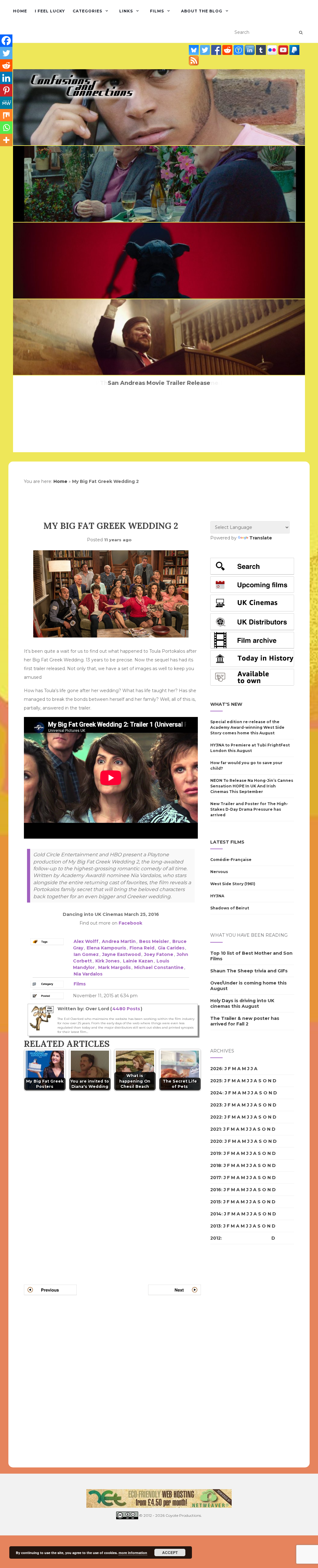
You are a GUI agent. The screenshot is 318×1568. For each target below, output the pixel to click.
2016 (215, 1189)
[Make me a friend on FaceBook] (216, 50)
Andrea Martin (119, 941)
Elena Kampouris (106, 948)
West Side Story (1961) (232, 883)
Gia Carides (171, 948)
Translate (260, 538)
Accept (170, 1552)
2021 (215, 1129)
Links (126, 11)
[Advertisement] (235, 1356)
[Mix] (6, 115)
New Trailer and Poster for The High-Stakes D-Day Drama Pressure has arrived (249, 809)
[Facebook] (6, 40)
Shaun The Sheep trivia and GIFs (249, 971)
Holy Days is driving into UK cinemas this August (242, 1003)
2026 (216, 1068)
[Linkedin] (6, 78)
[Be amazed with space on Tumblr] (261, 50)
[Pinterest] (6, 90)
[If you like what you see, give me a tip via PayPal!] (294, 50)
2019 (215, 1153)
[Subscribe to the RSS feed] (194, 60)
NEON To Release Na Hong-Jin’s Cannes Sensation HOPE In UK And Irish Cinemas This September (251, 786)
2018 (215, 1165)
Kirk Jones (107, 961)
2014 (215, 1214)
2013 (215, 1226)
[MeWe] (6, 103)
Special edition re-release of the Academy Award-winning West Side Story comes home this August (247, 727)
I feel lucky (50, 11)
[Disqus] (112, 1180)
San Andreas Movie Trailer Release (159, 383)
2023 (216, 1105)
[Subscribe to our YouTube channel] (283, 50)
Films (157, 11)
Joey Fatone (158, 954)
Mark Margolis (114, 967)
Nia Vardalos (88, 974)
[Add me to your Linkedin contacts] (250, 50)
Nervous (219, 871)
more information (133, 1552)
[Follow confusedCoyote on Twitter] (205, 50)
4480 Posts (126, 1009)
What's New (226, 704)
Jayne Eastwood (121, 954)
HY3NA (217, 896)
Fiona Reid (141, 948)
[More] (6, 140)
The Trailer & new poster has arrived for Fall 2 (244, 1021)
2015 (215, 1202)
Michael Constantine (159, 967)
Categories (87, 11)
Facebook (130, 923)
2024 (216, 1093)
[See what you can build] (239, 50)
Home (20, 11)
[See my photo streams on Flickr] (272, 50)
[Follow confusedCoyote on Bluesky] (194, 50)
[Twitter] (6, 53)
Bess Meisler (154, 941)
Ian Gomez (86, 954)
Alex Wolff (86, 941)
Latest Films (227, 842)
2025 (216, 1081)
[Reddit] (6, 65)
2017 (215, 1177)
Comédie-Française (231, 859)
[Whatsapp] (6, 127)
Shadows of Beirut (229, 908)
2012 (215, 1238)
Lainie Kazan (138, 961)
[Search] (301, 32)
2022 (216, 1117)
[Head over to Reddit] (228, 50)
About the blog (201, 11)
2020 (216, 1141)
